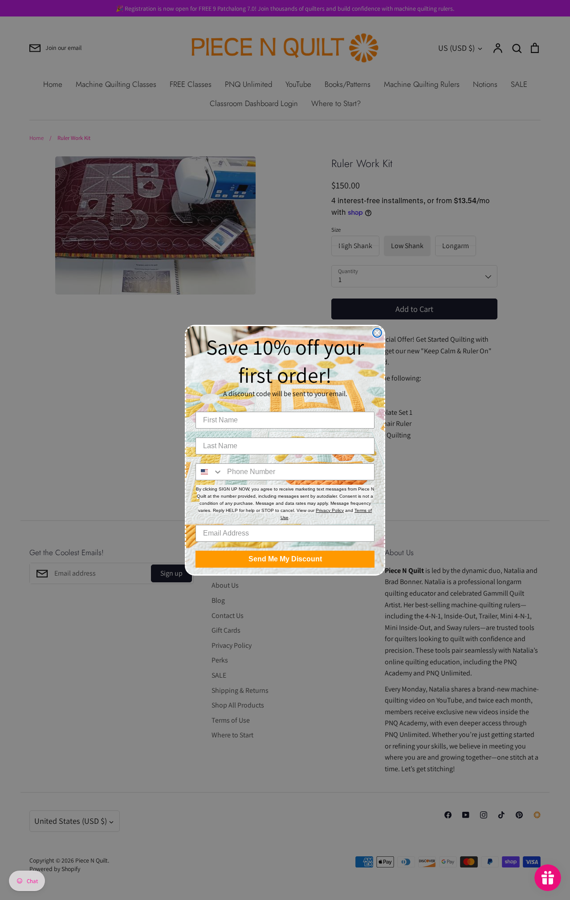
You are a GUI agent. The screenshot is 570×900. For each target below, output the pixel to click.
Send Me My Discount (285, 559)
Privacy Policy (330, 510)
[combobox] (209, 472)
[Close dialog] (377, 332)
